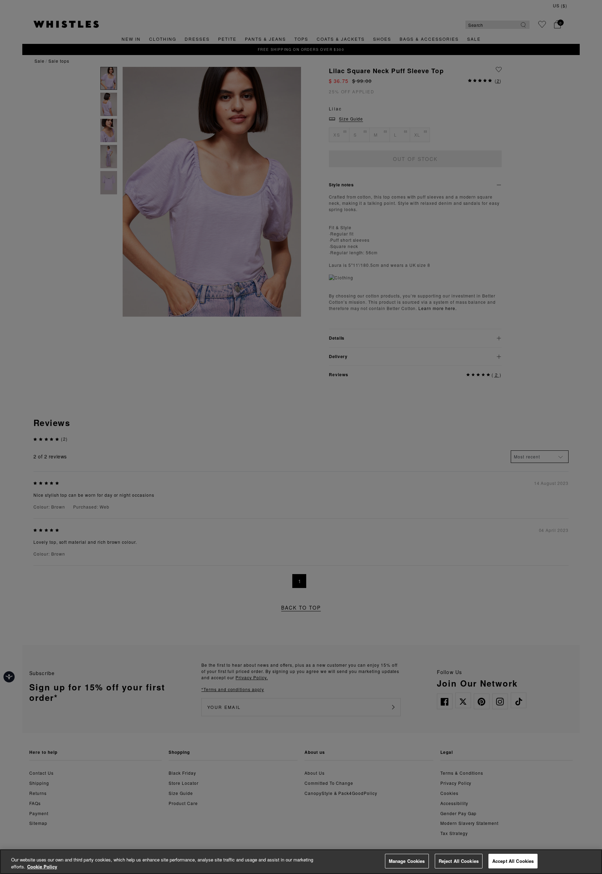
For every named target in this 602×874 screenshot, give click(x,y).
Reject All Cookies (459, 861)
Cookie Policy (42, 866)
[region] (301, 861)
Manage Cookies (407, 861)
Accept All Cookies (513, 861)
